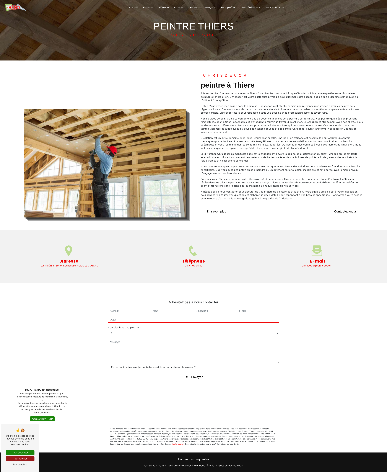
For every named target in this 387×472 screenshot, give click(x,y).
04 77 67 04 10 (193, 265)
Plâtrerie (163, 7)
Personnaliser (20, 464)
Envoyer (197, 377)
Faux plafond (228, 7)
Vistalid (151, 465)
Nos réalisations (251, 7)
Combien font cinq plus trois (124, 327)
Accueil (133, 7)
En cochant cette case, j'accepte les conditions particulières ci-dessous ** (153, 367)
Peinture (148, 7)
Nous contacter (275, 7)
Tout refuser (20, 458)
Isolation (179, 7)
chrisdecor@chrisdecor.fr (317, 265)
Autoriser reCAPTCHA (42, 419)
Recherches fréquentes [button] (193, 459)
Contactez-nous (345, 211)
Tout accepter (20, 452)
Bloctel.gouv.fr (177, 444)
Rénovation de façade (203, 7)
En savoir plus (216, 211)
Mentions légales (204, 465)
